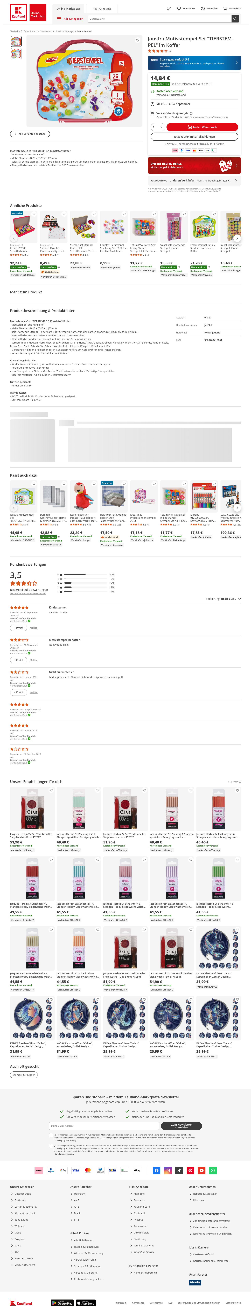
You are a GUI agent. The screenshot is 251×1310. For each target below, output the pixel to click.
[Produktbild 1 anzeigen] (16, 41)
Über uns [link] (198, 1200)
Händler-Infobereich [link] (145, 1272)
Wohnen (19, 1226)
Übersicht (79, 1193)
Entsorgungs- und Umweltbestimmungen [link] (199, 1302)
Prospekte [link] (139, 1200)
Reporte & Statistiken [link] (205, 1193)
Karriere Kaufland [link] (203, 1254)
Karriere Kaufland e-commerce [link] (210, 1260)
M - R (77, 1213)
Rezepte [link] (138, 1219)
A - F (76, 1200)
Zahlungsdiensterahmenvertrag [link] (211, 1220)
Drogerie (19, 1239)
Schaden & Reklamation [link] (87, 1266)
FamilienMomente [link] (144, 1245)
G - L (76, 1206)
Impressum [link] (121, 1302)
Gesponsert (15, 245)
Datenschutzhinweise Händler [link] (210, 1227)
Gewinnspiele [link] (141, 1232)
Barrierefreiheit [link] (233, 1302)
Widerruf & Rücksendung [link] (88, 1253)
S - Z (76, 1219)
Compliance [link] (138, 1302)
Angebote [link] (139, 1193)
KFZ (17, 1252)
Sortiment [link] (139, 1213)
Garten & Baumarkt (26, 1206)
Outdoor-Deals (23, 1193)
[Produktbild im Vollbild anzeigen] (84, 81)
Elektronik (20, 1200)
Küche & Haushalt (25, 1213)
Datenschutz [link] (156, 1302)
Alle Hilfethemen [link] (83, 1240)
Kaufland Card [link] (142, 1206)
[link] (102, 8)
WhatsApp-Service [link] (144, 1252)
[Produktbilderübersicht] (16, 81)
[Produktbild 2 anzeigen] (16, 53)
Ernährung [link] (140, 1239)
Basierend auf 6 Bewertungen (29, 589)
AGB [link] (170, 1302)
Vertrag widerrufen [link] (85, 1259)
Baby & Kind (22, 1219)
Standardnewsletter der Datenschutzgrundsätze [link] (75, 1137)
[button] (194, 84)
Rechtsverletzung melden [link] (88, 1279)
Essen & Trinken (24, 1258)
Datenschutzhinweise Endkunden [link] (212, 1233)
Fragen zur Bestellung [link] (86, 1246)
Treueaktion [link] (140, 1226)
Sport (18, 1245)
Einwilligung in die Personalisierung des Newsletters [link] (77, 1148)
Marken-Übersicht (25, 1265)
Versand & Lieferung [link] (85, 1272)
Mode (18, 1232)
